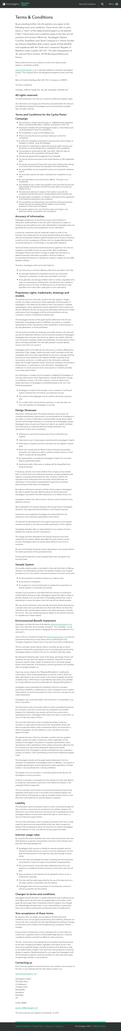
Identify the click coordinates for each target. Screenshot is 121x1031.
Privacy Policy (38, 1026)
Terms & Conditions (23, 1026)
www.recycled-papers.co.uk (25, 70)
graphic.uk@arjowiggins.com (26, 1008)
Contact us (59, 1026)
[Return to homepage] (16, 4)
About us (49, 1026)
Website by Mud (99, 1026)
